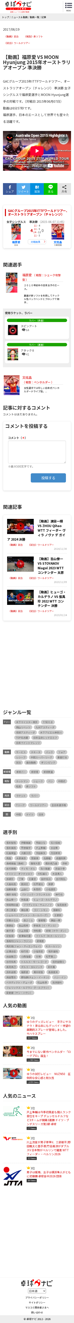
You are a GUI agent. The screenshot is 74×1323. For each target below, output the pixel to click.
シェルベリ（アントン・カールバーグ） (27, 915)
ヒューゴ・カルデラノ (45, 899)
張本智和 (11, 842)
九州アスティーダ (45, 727)
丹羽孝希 (55, 853)
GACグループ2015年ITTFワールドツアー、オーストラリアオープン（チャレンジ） (38, 212)
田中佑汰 (46, 879)
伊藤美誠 (26, 842)
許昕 (65, 863)
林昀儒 (37, 930)
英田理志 (11, 977)
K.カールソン (53, 946)
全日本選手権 (59, 805)
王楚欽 (57, 915)
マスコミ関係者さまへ (37, 1307)
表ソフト (31, 786)
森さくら (28, 920)
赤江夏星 (11, 910)
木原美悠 (21, 858)
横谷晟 (24, 910)
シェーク (38, 781)
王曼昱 (32, 879)
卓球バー (21, 771)
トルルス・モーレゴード (34, 961)
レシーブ (20, 757)
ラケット (21, 795)
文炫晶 (58, 242)
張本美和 (11, 847)
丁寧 (21, 879)
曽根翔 (41, 920)
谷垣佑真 (11, 961)
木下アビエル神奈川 (51, 732)
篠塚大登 (35, 863)
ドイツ (29, 814)
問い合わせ (37, 1312)
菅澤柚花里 (25, 935)
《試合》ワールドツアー (17, 43)
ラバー (34, 795)
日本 (41, 814)
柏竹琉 (24, 951)
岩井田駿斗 (58, 961)
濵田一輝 (55, 920)
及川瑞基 (45, 868)
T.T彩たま (48, 722)
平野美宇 (26, 847)
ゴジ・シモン (41, 910)
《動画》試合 (11, 36)
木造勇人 (57, 873)
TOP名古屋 (22, 737)
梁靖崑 (40, 941)
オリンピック (48, 762)
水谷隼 (54, 847)
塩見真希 (62, 904)
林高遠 (24, 899)
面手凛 (9, 930)
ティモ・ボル (28, 868)
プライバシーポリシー (37, 1297)
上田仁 (24, 889)
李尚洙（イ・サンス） (45, 925)
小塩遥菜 (50, 889)
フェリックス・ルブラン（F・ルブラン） (28, 987)
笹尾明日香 (12, 904)
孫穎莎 (9, 879)
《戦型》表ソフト (33, 36)
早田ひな (40, 842)
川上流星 (23, 930)
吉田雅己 (11, 956)
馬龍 (8, 858)
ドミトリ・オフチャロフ (19, 873)
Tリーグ (20, 805)
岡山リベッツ (23, 727)
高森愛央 (53, 972)
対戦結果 (35, 241)
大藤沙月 (26, 853)
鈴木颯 (51, 967)
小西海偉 (26, 956)
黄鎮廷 (9, 925)
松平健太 (38, 884)
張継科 (56, 910)
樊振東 (34, 858)
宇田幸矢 (40, 853)
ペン (50, 781)
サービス (21, 752)
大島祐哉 (11, 884)
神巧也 (59, 894)
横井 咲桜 (11, 894)
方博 (38, 956)
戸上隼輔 (40, 847)
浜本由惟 (11, 972)
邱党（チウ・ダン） (56, 930)
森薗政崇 (61, 858)
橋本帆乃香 (51, 863)
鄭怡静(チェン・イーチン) (35, 977)
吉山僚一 (11, 899)
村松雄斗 (42, 873)
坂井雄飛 (53, 951)
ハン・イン (60, 977)
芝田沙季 (60, 868)
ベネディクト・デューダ (19, 982)
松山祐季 (42, 982)
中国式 (61, 781)
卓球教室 (48, 771)
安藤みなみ (12, 920)
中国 (18, 814)
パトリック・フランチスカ (36, 894)
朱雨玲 (37, 889)
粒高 (18, 786)
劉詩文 (24, 884)
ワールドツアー (38, 805)
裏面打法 (62, 757)
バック (49, 752)
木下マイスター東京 (26, 722)
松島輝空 (11, 853)
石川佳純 (55, 842)
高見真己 (11, 967)
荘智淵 (9, 935)
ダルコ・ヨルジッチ (31, 967)
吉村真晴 (11, 868)
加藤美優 (11, 889)
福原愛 (16, 242)
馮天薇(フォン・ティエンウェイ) (23, 946)
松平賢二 (50, 956)
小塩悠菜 (38, 951)
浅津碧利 (57, 982)
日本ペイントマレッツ (28, 742)
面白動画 (31, 762)
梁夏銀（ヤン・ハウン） (19, 992)
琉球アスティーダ (25, 732)
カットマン (22, 781)
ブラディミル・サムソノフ (37, 904)
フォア (61, 752)
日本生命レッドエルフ (45, 737)
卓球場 (34, 771)
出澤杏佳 (11, 951)
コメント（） (17, 438)
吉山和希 (23, 925)
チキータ (35, 752)
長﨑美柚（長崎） (15, 863)
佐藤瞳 (47, 858)
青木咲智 (38, 972)
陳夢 (50, 884)
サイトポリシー (37, 1302)
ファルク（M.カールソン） (50, 935)
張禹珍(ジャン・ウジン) (18, 941)
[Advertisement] (37, 664)
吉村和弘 (61, 879)
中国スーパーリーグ (41, 757)
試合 (18, 762)
